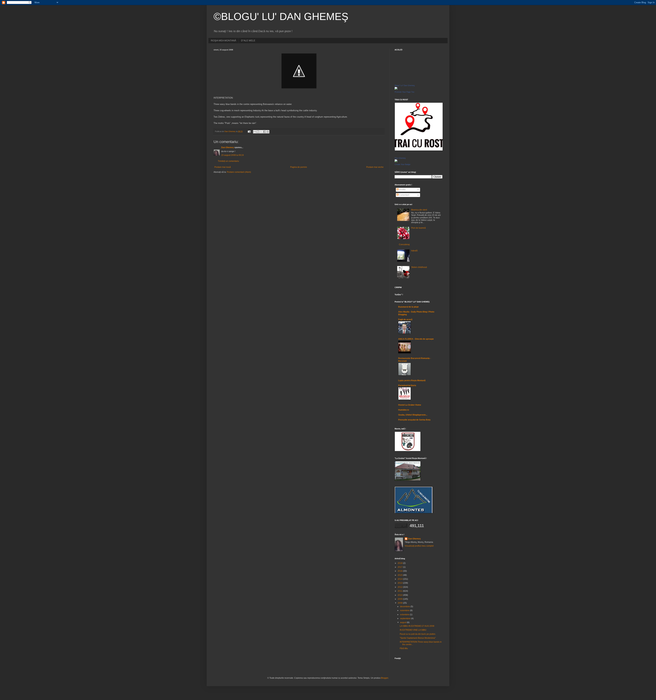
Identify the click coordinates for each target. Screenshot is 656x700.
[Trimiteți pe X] (261, 131)
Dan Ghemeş (400, 158)
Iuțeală (414, 250)
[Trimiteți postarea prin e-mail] (249, 131)
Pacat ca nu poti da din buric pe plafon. (418, 634)
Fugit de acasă (405, 319)
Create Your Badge (402, 164)
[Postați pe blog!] (258, 131)
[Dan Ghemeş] (396, 161)
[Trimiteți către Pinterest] (267, 131)
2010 (400, 595)
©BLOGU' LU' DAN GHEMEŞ (281, 16)
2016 (400, 571)
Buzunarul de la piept (408, 307)
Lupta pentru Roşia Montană (412, 380)
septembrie (405, 618)
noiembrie (405, 610)
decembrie (405, 606)
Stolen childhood (419, 267)
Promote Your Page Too (404, 92)
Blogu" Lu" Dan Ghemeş (405, 85)
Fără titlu (404, 648)
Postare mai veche (375, 167)
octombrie (405, 614)
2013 (400, 583)
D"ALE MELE (248, 40)
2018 (400, 563)
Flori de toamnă (418, 228)
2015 (400, 575)
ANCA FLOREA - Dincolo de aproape (416, 339)
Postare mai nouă (222, 167)
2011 (400, 591)
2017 (400, 567)
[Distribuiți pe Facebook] (264, 131)
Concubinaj (404, 244)
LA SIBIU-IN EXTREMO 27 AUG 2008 (417, 626)
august (403, 622)
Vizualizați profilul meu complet (419, 546)
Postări (402, 189)
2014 (400, 579)
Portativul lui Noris (407, 385)
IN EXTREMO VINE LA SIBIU (413, 630)
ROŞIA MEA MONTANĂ (223, 40)
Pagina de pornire (298, 167)
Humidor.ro (403, 410)
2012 (400, 587)
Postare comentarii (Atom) (239, 172)
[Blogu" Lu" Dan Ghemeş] (396, 89)
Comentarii (404, 195)
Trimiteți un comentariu (228, 161)
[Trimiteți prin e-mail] (254, 131)
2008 (400, 603)
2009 (400, 599)
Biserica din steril (419, 210)
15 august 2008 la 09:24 (232, 155)
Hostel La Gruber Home (409, 405)
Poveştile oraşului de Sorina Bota (414, 420)
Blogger (384, 678)
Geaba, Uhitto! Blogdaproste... (412, 415)
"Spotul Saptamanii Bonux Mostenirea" (418, 638)
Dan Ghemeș (227, 147)
